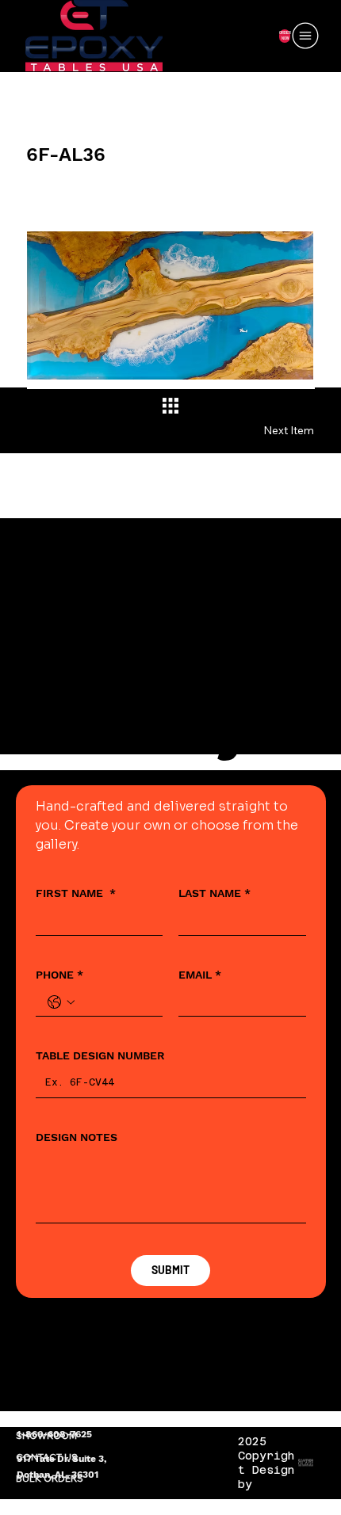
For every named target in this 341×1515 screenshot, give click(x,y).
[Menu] (306, 36)
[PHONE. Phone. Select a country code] (61, 1002)
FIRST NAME (76, 893)
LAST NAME (214, 893)
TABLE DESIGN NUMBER (100, 1055)
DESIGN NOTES (76, 1137)
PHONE (59, 974)
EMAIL (199, 974)
